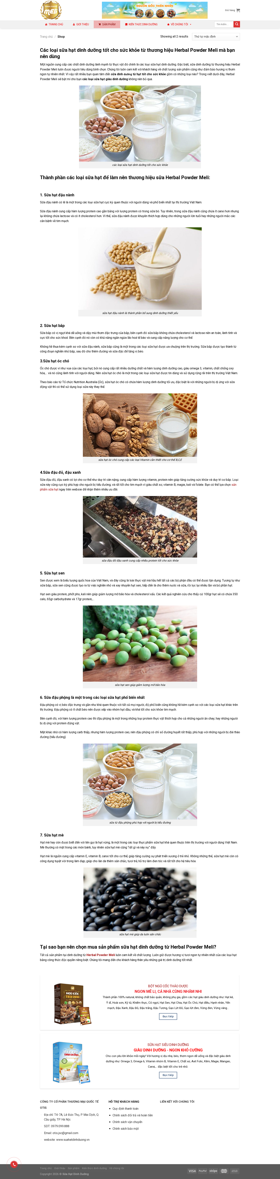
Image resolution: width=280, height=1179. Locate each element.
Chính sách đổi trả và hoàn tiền (133, 1115)
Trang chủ (56, 24)
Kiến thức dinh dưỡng (143, 24)
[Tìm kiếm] (237, 24)
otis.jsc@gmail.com (65, 1133)
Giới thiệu (82, 24)
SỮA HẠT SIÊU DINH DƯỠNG (168, 1045)
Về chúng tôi (179, 24)
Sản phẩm (108, 24)
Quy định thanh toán (125, 1108)
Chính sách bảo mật (126, 1128)
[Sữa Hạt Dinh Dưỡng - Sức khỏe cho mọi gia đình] (68, 10)
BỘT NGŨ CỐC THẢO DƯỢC (168, 986)
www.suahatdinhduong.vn (73, 1139)
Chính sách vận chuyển (127, 1122)
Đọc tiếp (168, 1016)
